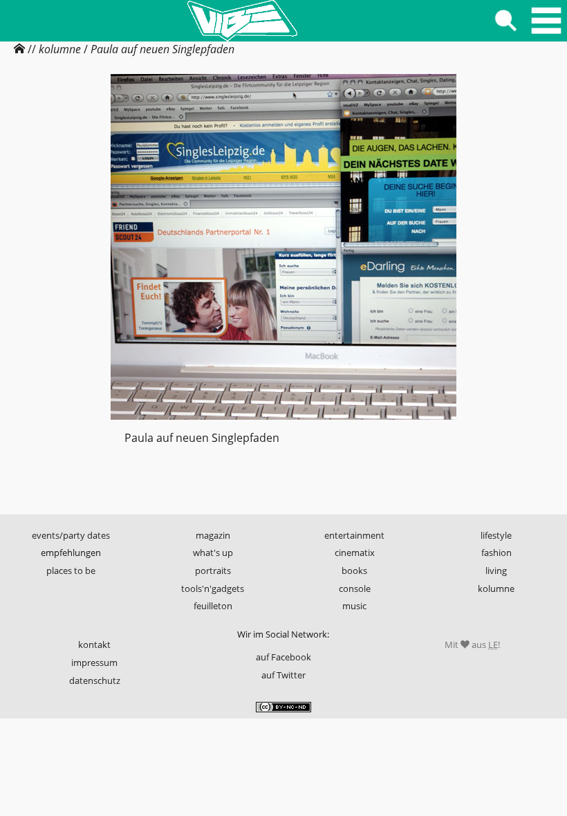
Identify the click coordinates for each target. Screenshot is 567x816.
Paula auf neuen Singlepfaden (162, 49)
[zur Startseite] (242, 20)
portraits (213, 570)
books (354, 570)
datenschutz (94, 680)
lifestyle (496, 535)
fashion (496, 552)
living (496, 570)
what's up (213, 552)
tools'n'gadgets (212, 588)
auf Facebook (283, 657)
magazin (213, 535)
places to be (70, 570)
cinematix (355, 552)
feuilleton (213, 606)
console (355, 588)
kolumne (60, 49)
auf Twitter (283, 675)
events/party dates (71, 535)
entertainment (354, 535)
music (354, 606)
